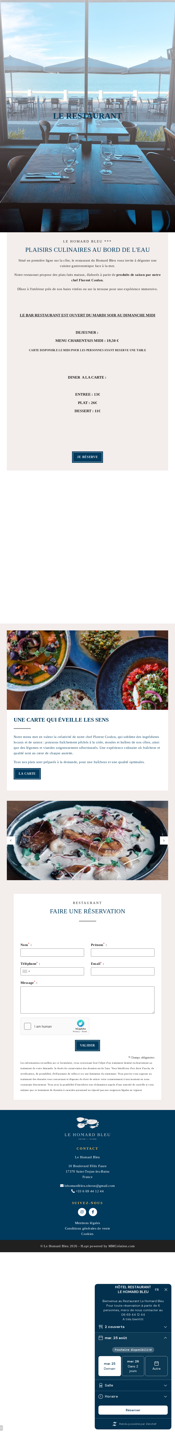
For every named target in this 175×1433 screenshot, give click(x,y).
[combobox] (26, 971)
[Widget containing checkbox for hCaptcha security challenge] (55, 1026)
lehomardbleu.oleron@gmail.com (89, 1186)
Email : (97, 963)
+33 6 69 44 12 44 (90, 1191)
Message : (29, 982)
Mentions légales (87, 1223)
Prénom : (99, 944)
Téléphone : (30, 963)
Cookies (87, 1234)
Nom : (26, 944)
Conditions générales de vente (87, 1228)
